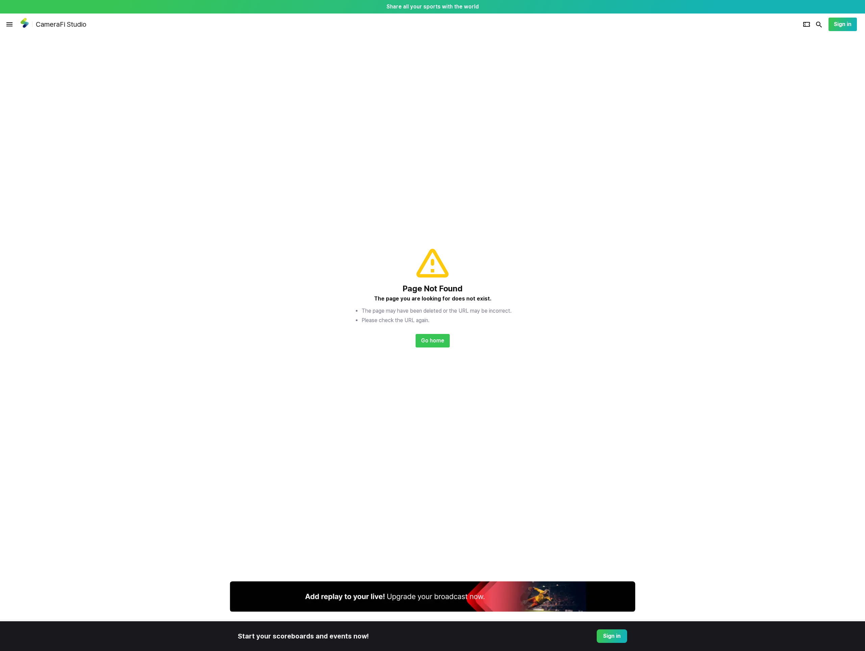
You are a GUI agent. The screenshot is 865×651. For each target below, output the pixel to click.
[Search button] (819, 24)
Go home (432, 340)
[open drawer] (9, 24)
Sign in (842, 24)
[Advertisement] (679, 136)
